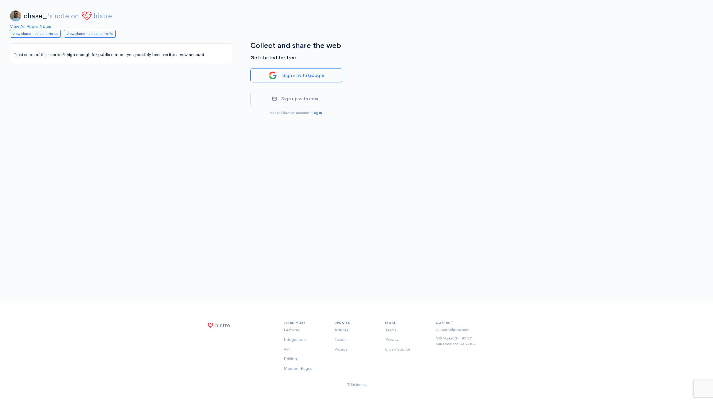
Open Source (397, 349)
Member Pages (298, 368)
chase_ (35, 16)
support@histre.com (452, 329)
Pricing (290, 358)
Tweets (341, 339)
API (287, 349)
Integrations (295, 339)
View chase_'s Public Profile (90, 33)
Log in (317, 112)
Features (292, 329)
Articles (341, 329)
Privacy (392, 339)
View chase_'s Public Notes (35, 33)
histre (103, 16)
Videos (340, 349)
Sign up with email (301, 99)
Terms (390, 329)
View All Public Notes (30, 26)
